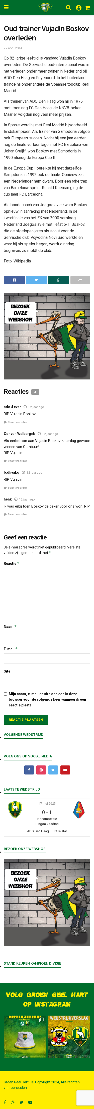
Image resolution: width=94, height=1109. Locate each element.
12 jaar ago (36, 407)
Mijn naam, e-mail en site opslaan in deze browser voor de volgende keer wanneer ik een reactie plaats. (47, 699)
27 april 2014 (13, 48)
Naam (10, 626)
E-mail (11, 648)
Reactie (12, 563)
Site (7, 671)
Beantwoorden (18, 422)
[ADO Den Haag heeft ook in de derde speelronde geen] (69, 1037)
